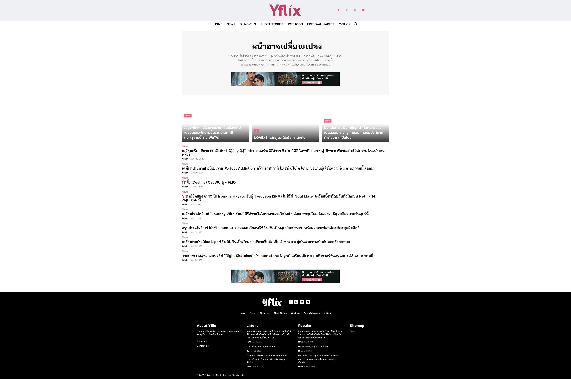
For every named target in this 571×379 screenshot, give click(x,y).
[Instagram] (346, 10)
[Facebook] (338, 10)
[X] (355, 10)
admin (185, 158)
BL (256, 130)
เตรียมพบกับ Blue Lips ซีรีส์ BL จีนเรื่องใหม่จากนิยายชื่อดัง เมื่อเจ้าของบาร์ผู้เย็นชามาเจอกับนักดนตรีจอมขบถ (266, 241)
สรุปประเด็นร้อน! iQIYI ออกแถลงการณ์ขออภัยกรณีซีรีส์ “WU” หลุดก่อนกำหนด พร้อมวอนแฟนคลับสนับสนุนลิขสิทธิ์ (271, 227)
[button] (355, 23)
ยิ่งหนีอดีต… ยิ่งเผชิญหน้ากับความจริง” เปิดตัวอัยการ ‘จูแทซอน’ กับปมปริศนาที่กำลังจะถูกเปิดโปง (267, 359)
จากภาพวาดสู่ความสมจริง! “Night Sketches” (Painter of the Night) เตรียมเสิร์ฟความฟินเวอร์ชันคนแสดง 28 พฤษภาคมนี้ (277, 255)
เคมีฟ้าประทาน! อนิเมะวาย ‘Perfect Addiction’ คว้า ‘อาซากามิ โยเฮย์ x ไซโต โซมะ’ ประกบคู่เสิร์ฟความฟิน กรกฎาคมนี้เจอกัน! (278, 168)
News (187, 115)
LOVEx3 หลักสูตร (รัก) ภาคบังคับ (261, 346)
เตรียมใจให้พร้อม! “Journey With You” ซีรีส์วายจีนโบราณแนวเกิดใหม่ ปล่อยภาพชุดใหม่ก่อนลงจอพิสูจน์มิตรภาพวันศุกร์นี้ (275, 213)
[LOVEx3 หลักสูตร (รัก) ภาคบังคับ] (285, 120)
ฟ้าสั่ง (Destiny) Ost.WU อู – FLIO (209, 182)
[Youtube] (363, 10)
